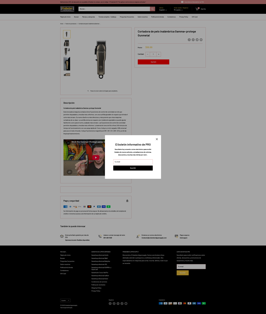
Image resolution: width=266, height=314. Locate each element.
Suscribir (133, 168)
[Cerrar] (157, 139)
